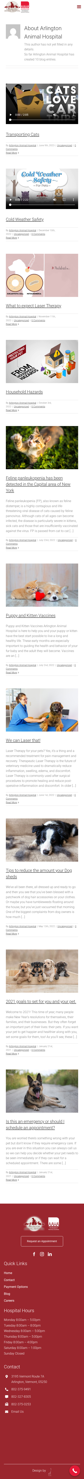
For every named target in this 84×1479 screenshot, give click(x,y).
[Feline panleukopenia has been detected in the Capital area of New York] (42, 447)
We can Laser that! (23, 740)
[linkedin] (50, 1254)
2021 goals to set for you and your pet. (41, 1001)
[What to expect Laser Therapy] (42, 275)
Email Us (17, 1411)
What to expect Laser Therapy (33, 305)
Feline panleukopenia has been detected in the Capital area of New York (38, 484)
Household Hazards (24, 391)
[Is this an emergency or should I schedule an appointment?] (42, 1091)
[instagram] (42, 1254)
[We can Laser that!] (42, 710)
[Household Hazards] (42, 361)
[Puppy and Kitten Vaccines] (42, 585)
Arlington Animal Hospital (22, 145)
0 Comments (38, 234)
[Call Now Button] (74, 1470)
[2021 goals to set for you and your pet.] (42, 971)
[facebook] (34, 1254)
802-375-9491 (21, 1389)
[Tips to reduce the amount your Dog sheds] (42, 840)
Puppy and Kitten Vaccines (30, 615)
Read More (11, 152)
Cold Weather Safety (25, 219)
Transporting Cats (22, 134)
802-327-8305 (21, 1396)
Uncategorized (64, 145)
